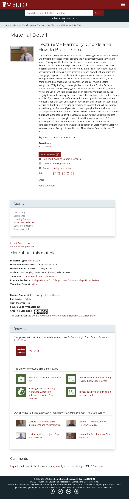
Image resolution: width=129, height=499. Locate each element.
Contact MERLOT (87, 479)
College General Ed (41, 280)
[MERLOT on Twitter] (60, 493)
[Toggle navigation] (122, 5)
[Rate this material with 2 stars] (59, 173)
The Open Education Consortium (40, 276)
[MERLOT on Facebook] (52, 493)
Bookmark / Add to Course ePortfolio (62, 158)
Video (35, 284)
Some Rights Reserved (65, 479)
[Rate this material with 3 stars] (64, 173)
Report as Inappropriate (22, 246)
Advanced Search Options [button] (63, 18)
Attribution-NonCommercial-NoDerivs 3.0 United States (68, 315)
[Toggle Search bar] (64, 21)
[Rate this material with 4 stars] (68, 173)
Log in (13, 466)
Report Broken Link (20, 243)
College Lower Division (64, 280)
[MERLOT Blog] (77, 493)
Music (48, 146)
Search (98, 12)
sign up (56, 466)
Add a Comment (47, 185)
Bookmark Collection (24, 222)
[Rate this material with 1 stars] (55, 173)
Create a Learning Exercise (56, 163)
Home (6, 25)
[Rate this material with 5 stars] (73, 173)
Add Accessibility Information (57, 167)
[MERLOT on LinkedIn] (68, 493)
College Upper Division (88, 280)
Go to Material (48, 154)
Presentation (34, 260)
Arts (41, 146)
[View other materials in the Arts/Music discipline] (22, 351)
